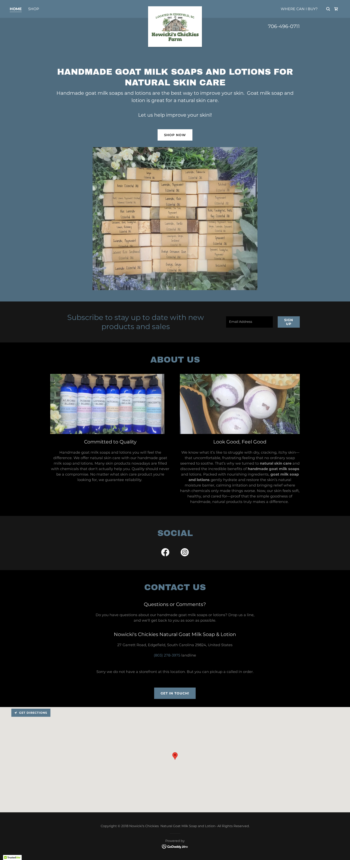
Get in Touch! (175, 693)
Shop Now (175, 135)
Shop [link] (33, 9)
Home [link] (16, 9)
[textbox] (249, 322)
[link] (175, 8)
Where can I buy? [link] (299, 9)
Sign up (288, 322)
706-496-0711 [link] (284, 26)
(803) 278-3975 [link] (167, 655)
